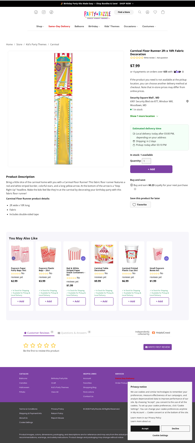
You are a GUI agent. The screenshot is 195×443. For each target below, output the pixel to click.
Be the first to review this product (41, 350)
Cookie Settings (26, 422)
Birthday (94, 26)
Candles (23, 383)
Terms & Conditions (28, 409)
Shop (39, 26)
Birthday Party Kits (59, 378)
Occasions (130, 26)
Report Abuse (57, 418)
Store (19, 44)
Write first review (159, 347)
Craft (53, 383)
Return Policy (57, 413)
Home (9, 44)
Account (87, 378)
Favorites (87, 383)
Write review (149, 57)
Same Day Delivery (124, 378)
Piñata (22, 392)
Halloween (24, 387)
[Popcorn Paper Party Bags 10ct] (20, 254)
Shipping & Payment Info (30, 413)
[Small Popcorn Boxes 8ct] (159, 254)
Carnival (54, 44)
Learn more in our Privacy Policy (146, 417)
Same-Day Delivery (59, 26)
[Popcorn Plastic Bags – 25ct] (48, 254)
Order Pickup (121, 383)
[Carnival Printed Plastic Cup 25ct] (131, 254)
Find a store (88, 392)
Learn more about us (141, 421)
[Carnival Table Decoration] (103, 254)
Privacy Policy (57, 409)
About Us (23, 418)
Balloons (79, 26)
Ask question (162, 57)
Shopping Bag (89, 387)
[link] (127, 3)
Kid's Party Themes (36, 44)
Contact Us (88, 396)
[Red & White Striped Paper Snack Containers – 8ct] (76, 254)
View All (54, 392)
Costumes (148, 26)
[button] (97, 15)
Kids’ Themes (111, 26)
